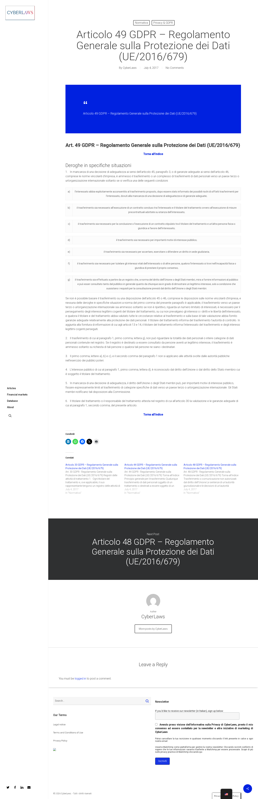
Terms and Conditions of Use (68, 732)
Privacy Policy (60, 740)
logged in (80, 678)
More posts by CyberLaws (153, 628)
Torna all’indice (153, 154)
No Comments (175, 67)
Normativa (141, 22)
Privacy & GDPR (163, 22)
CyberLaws (130, 67)
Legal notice (59, 724)
